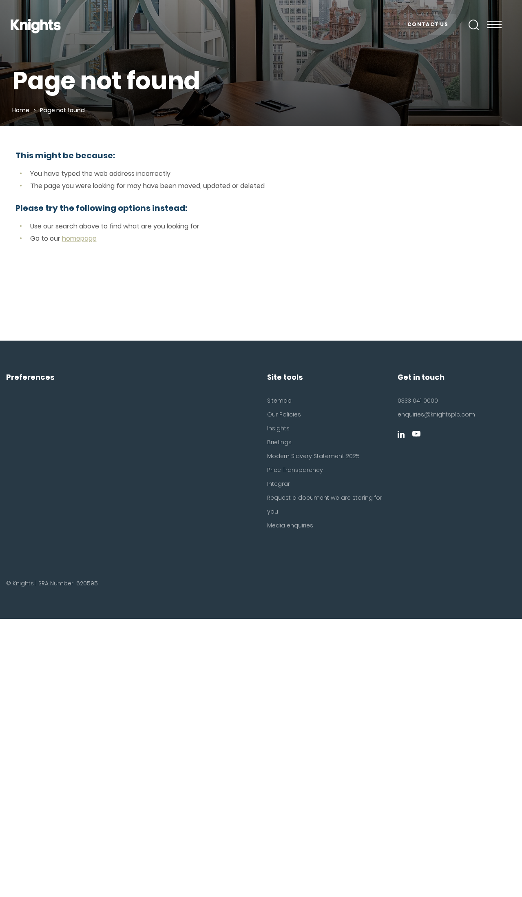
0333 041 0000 (418, 400)
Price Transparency (295, 470)
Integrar (278, 484)
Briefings (279, 442)
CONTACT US (427, 24)
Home (20, 110)
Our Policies (284, 414)
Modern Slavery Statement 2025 (313, 456)
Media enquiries (290, 525)
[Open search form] (474, 25)
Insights (278, 428)
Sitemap (279, 400)
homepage (79, 238)
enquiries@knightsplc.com (435, 414)
